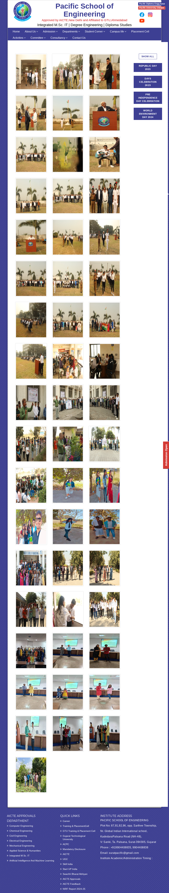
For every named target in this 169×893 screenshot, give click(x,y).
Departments (70, 31)
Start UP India (70, 869)
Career (66, 821)
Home (16, 31)
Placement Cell (140, 31)
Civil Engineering (18, 835)
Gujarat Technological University (74, 838)
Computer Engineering (21, 826)
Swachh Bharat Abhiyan (75, 874)
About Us (30, 31)
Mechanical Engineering (21, 845)
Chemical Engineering (20, 830)
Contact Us (78, 37)
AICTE (66, 854)
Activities (18, 37)
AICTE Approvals (71, 879)
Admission (49, 31)
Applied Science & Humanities (25, 850)
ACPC (66, 844)
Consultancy (58, 37)
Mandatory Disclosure (74, 849)
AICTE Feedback (72, 884)
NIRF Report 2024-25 (74, 889)
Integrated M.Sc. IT (19, 855)
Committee (37, 37)
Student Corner (94, 31)
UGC (65, 859)
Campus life (117, 31)
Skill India (68, 864)
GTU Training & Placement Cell (79, 831)
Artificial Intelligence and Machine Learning (31, 860)
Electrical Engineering (20, 840)
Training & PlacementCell (76, 826)
